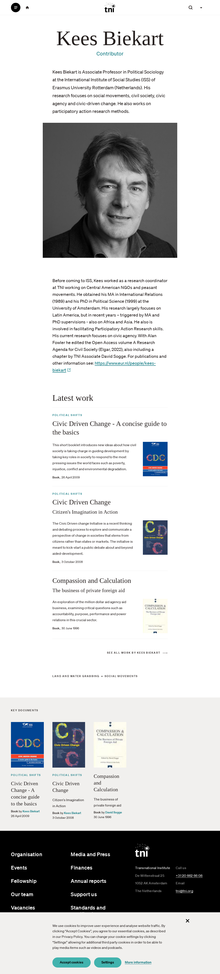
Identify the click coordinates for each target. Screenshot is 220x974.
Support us (84, 894)
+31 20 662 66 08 (189, 875)
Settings (107, 962)
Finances (81, 868)
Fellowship (24, 881)
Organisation (26, 854)
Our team (22, 894)
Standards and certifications (88, 911)
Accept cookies (71, 962)
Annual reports (89, 881)
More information (138, 962)
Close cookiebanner (187, 921)
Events (19, 868)
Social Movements (121, 676)
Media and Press (90, 854)
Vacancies (23, 908)
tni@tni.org (184, 891)
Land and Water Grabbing (76, 676)
